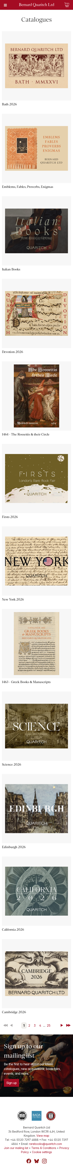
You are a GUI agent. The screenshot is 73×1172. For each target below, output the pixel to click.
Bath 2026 (9, 104)
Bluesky (36, 1161)
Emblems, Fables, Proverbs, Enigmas (27, 187)
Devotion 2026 (12, 352)
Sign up (11, 1083)
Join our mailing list (16, 1148)
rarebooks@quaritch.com (45, 1143)
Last (68, 1025)
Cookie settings (42, 1152)
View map (42, 1135)
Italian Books (11, 269)
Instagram (44, 1161)
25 (48, 1025)
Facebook (28, 1161)
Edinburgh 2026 (14, 847)
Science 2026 (11, 764)
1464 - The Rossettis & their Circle (25, 434)
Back (12, 1025)
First (6, 1025)
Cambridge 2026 (14, 1012)
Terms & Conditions (43, 1148)
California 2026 (13, 929)
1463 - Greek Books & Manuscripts (26, 682)
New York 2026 (13, 599)
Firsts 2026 (10, 517)
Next (62, 1025)
